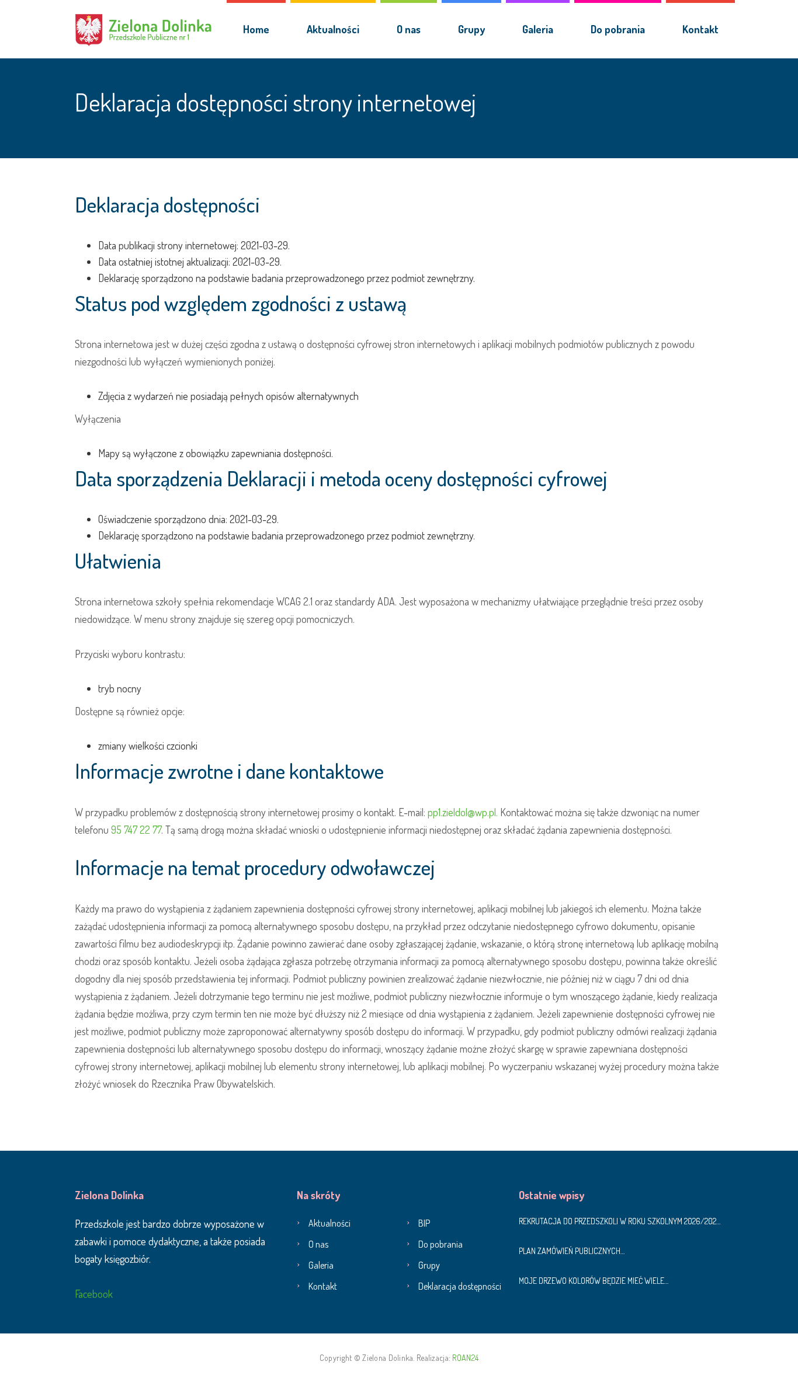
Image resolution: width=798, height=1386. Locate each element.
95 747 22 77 (136, 829)
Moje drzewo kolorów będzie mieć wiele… (593, 1281)
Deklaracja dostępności (459, 1286)
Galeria (537, 29)
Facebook (94, 1293)
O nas (409, 29)
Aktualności (333, 29)
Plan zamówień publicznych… (571, 1251)
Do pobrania (618, 29)
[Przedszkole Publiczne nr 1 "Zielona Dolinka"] (143, 29)
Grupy (471, 29)
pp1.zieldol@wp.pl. (463, 812)
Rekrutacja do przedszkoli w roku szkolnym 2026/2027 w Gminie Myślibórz (621, 1221)
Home (256, 29)
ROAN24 (465, 1358)
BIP (424, 1223)
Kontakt (700, 29)
